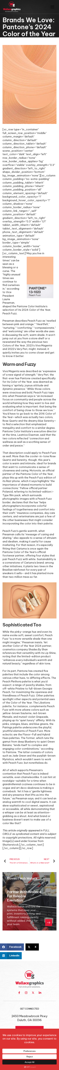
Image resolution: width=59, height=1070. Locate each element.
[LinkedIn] (40, 992)
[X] (33, 992)
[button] (12, 947)
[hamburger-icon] (52, 7)
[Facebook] (19, 992)
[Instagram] (26, 992)
